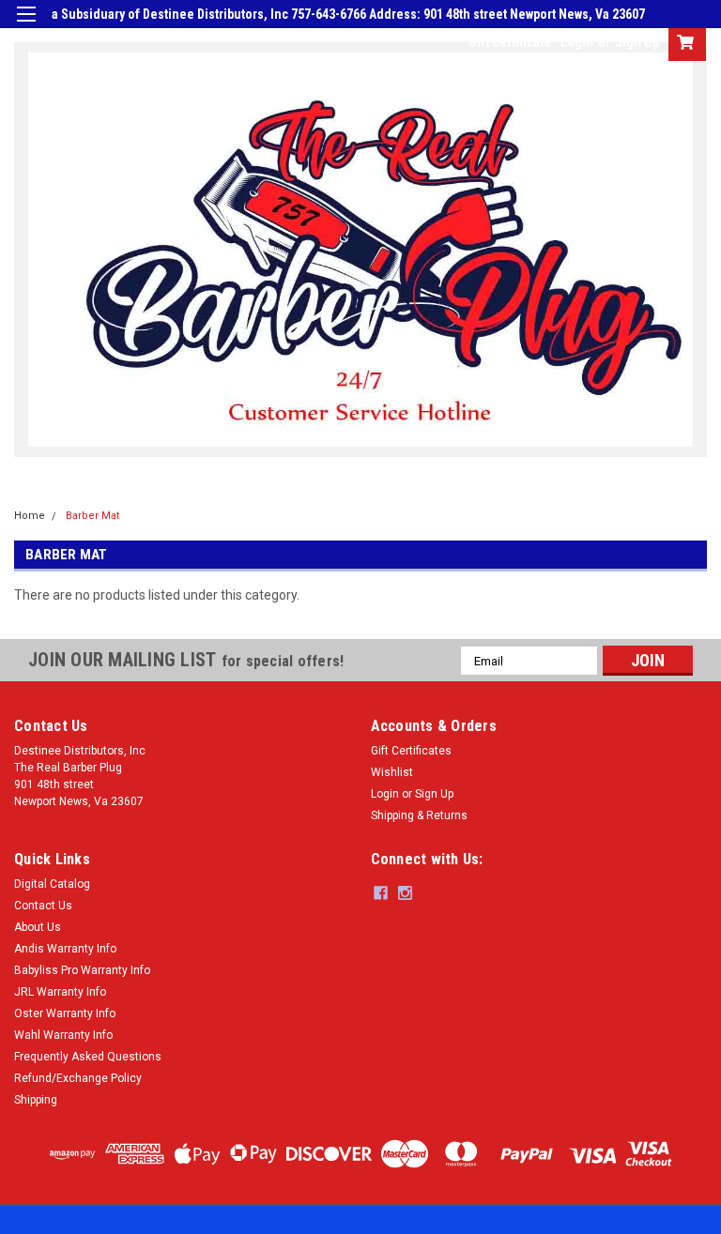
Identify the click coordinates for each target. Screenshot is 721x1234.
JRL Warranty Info (60, 991)
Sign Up (637, 42)
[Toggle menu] (26, 26)
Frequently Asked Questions (87, 1056)
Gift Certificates (411, 750)
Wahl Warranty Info (63, 1035)
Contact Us (43, 905)
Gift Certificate (509, 42)
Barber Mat (92, 516)
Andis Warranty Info (65, 948)
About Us (37, 927)
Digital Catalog (52, 884)
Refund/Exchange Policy (78, 1078)
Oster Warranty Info (64, 1013)
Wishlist (392, 772)
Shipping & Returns (419, 815)
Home (29, 516)
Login (576, 42)
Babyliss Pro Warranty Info (82, 970)
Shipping (35, 1099)
